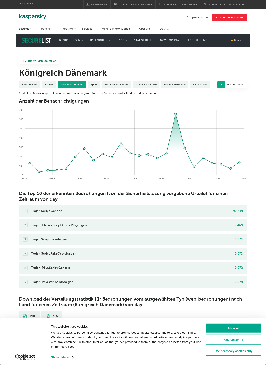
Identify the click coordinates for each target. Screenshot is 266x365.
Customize (231, 339)
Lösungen (25, 28)
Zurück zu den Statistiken (40, 60)
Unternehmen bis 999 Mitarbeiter (180, 4)
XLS (55, 316)
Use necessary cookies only (233, 351)
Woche (230, 84)
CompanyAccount (197, 17)
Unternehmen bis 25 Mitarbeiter (136, 4)
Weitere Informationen (115, 28)
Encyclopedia (169, 40)
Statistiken (142, 40)
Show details (60, 357)
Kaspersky (32, 14)
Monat (241, 84)
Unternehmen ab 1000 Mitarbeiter (226, 4)
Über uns (144, 28)
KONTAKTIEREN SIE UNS (229, 17)
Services (87, 28)
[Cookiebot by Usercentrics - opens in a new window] (25, 357)
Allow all (233, 328)
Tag (221, 84)
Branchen (46, 28)
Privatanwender (99, 4)
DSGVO (164, 28)
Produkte (67, 28)
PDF (32, 316)
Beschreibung (197, 40)
